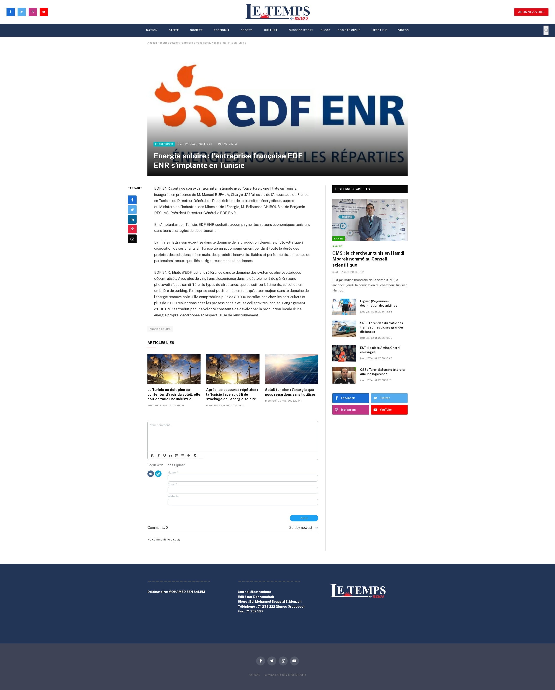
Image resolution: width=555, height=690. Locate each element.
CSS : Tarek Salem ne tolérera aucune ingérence (382, 372)
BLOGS (326, 30)
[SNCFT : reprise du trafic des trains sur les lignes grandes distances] (344, 329)
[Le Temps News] (277, 12)
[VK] (150, 473)
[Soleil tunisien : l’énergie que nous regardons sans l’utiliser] (291, 369)
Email (172, 484)
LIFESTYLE (379, 30)
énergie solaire (160, 328)
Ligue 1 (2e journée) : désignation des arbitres (378, 303)
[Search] (546, 30)
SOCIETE (196, 30)
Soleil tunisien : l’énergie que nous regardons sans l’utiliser (290, 392)
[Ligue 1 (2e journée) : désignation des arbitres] (344, 307)
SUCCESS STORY (301, 30)
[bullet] (183, 455)
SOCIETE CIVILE (349, 30)
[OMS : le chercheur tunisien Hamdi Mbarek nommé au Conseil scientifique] (370, 220)
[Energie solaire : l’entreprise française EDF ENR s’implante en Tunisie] (277, 114)
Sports (247, 30)
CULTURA (271, 30)
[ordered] (177, 455)
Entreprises (164, 144)
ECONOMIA (222, 30)
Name (173, 472)
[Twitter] (132, 209)
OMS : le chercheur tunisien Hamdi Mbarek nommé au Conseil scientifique (368, 259)
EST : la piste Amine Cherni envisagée (380, 350)
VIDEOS (403, 30)
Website (173, 496)
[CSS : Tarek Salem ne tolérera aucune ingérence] (344, 375)
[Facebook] (132, 199)
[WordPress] (158, 473)
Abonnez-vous (531, 12)
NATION (152, 30)
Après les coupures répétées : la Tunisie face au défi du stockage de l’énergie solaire (232, 394)
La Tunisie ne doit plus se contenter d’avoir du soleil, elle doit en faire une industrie (173, 394)
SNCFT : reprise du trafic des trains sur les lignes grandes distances (382, 327)
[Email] (132, 238)
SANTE (174, 30)
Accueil (152, 42)
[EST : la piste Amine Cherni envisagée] (344, 353)
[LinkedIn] (132, 219)
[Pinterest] (132, 229)
